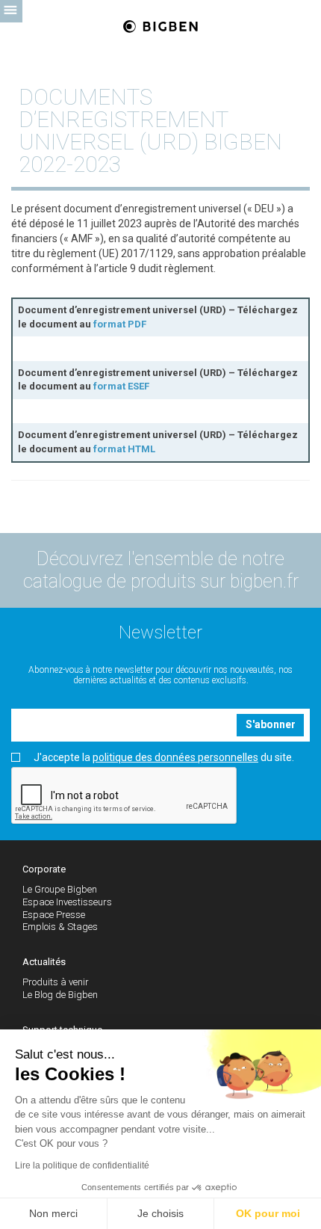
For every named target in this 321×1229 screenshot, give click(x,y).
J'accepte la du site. (164, 757)
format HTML (124, 449)
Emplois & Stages (60, 926)
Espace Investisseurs (67, 902)
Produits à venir (55, 982)
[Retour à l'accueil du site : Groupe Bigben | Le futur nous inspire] (160, 27)
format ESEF (121, 386)
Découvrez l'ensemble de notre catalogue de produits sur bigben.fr (161, 570)
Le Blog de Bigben (60, 994)
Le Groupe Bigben (59, 889)
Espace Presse (53, 914)
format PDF (119, 324)
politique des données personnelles (175, 757)
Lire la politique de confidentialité (82, 1165)
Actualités (44, 961)
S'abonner (271, 724)
